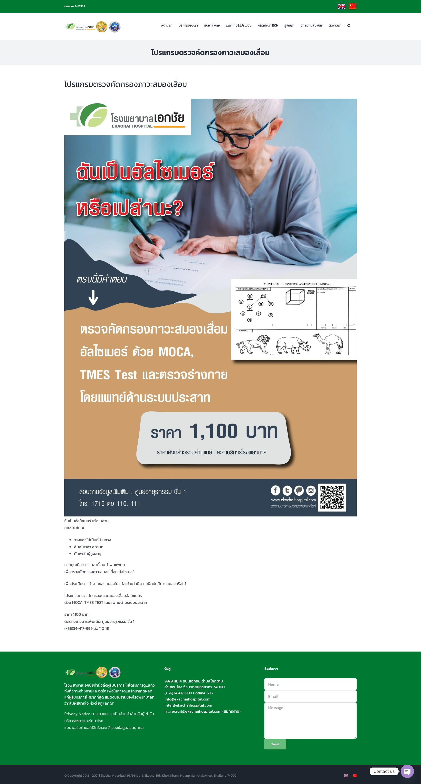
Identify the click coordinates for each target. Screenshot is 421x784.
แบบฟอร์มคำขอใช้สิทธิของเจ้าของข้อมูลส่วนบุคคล (104, 727)
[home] (93, 669)
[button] (349, 25)
